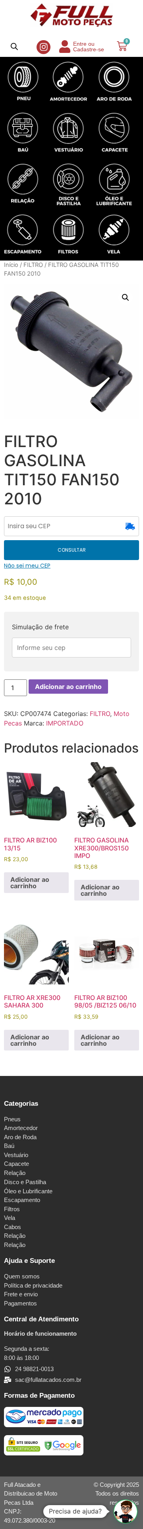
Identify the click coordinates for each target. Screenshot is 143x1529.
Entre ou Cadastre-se (88, 47)
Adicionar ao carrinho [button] (29, 882)
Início (11, 264)
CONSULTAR (72, 550)
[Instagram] (43, 47)
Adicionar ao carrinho (68, 687)
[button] (125, 297)
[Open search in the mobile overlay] (14, 46)
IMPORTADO (64, 723)
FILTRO (33, 264)
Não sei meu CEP (27, 566)
